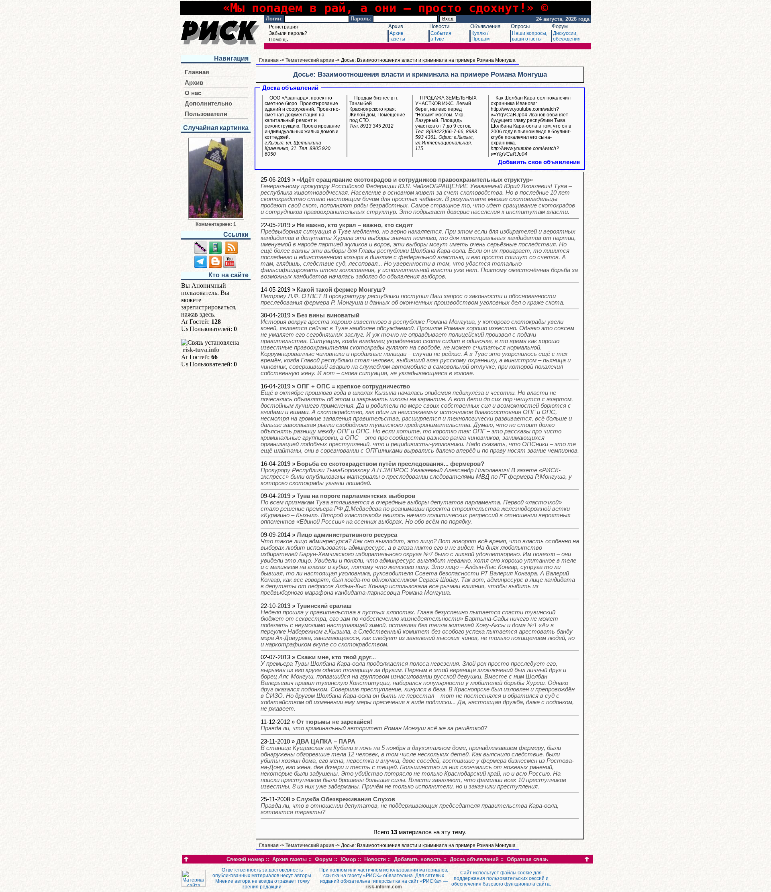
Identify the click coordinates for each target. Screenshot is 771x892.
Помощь (278, 40)
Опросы (520, 26)
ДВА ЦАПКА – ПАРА (417, 764)
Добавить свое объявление (539, 162)
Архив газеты (289, 859)
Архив (395, 26)
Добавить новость (418, 859)
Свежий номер (245, 859)
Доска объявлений (474, 859)
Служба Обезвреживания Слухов (410, 805)
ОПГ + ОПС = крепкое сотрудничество (420, 418)
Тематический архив (310, 60)
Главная (197, 72)
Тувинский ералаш (418, 625)
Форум (560, 26)
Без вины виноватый (417, 344)
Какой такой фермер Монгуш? (413, 296)
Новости (439, 26)
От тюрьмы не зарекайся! (374, 725)
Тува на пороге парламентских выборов (416, 509)
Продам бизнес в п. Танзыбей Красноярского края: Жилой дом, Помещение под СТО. (377, 112)
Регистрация (283, 27)
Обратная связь (527, 859)
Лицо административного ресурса (420, 564)
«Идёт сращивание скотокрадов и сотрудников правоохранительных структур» (418, 196)
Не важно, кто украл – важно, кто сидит (419, 251)
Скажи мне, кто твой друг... (418, 683)
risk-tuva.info (201, 349)
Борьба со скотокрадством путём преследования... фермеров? (416, 473)
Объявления (485, 26)
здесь (207, 314)
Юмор (348, 859)
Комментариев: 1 (216, 224)
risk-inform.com (383, 887)
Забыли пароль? (288, 33)
